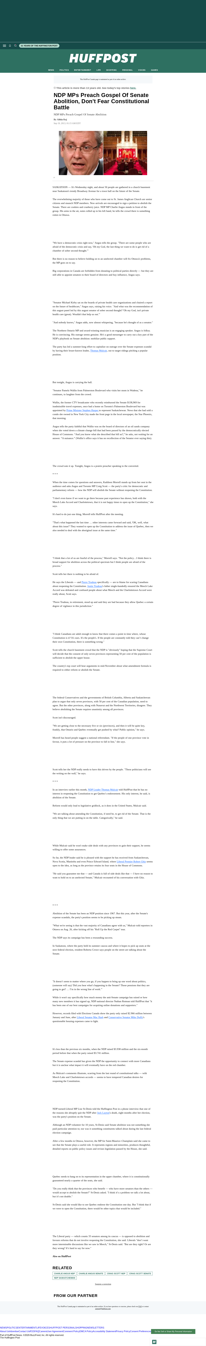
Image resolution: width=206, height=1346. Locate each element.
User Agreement (55, 1331)
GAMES (154, 70)
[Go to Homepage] (154, 1342)
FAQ (140, 1306)
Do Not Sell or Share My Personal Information (173, 1331)
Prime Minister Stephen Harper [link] (82, 410)
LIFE (99, 70)
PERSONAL (127, 70)
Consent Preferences (140, 1331)
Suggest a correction (103, 1284)
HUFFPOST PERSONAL (62, 1328)
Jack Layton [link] (103, 1112)
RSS (32, 1331)
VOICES (141, 70)
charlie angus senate (91, 1273)
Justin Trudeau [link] (94, 586)
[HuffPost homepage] (36, 1325)
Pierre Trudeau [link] (89, 582)
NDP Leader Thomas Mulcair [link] (103, 789)
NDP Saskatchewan (64, 1278)
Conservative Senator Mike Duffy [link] (125, 1017)
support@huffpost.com (103, 1309)
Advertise (14, 1331)
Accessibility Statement (104, 1331)
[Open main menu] (4, 45)
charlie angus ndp (64, 1273)
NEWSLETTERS (95, 1328)
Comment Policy (71, 1331)
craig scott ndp (116, 1273)
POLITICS (64, 70)
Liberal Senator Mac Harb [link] (90, 1017)
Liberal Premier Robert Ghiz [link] (131, 861)
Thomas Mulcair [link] (98, 350)
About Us (4, 1331)
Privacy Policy (123, 1331)
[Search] (15, 46)
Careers (43, 1331)
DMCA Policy (86, 1331)
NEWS (51, 70)
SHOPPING (111, 70)
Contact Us (24, 1331)
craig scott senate (140, 1273)
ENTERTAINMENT (82, 70)
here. (133, 88)
